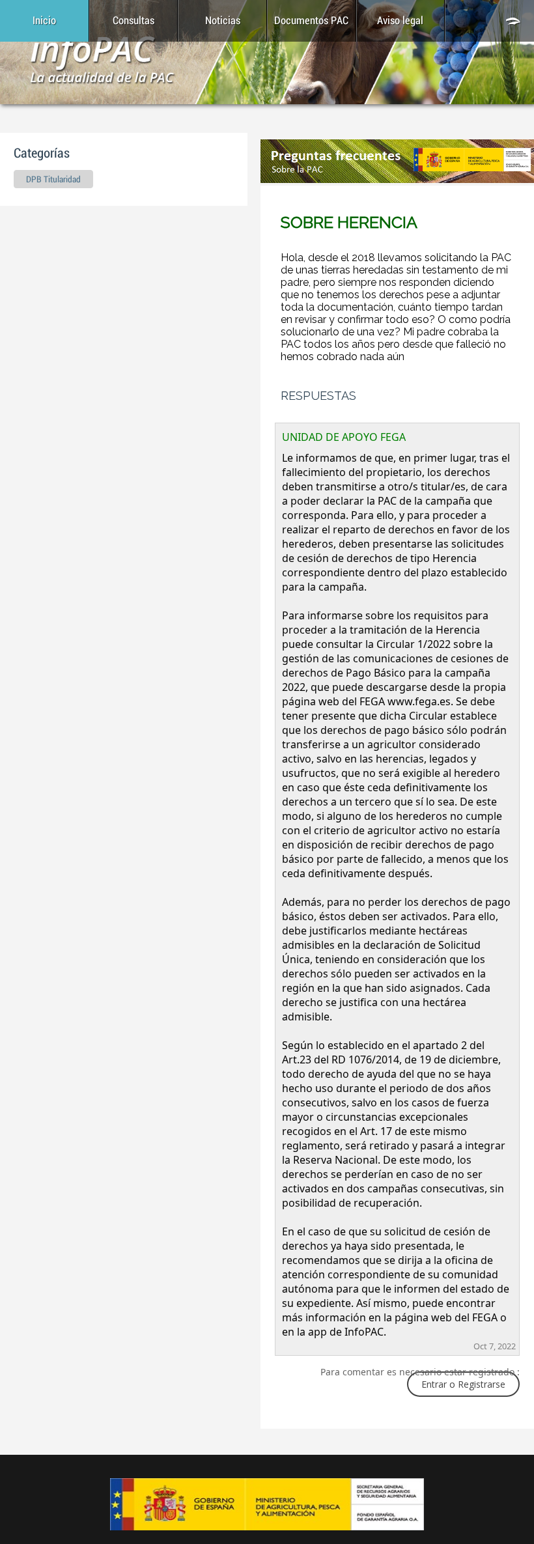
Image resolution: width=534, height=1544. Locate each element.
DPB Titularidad (53, 179)
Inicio (44, 21)
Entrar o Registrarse (463, 1384)
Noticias (222, 21)
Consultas (133, 21)
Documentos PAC (311, 21)
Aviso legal (400, 21)
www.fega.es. (420, 701)
